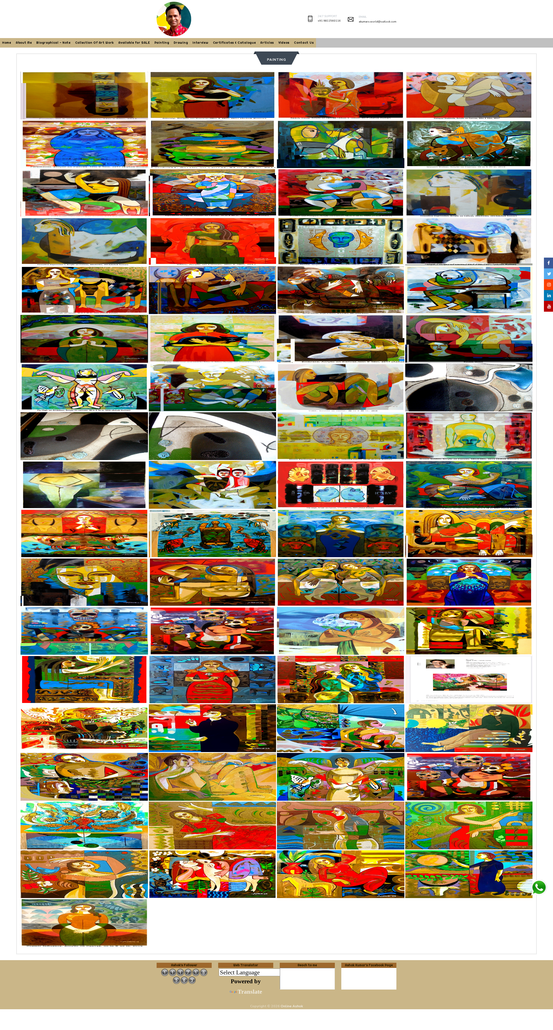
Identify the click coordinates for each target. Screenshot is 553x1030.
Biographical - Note (53, 43)
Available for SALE (134, 43)
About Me (24, 43)
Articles (267, 43)
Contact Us (304, 43)
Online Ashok (292, 1006)
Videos (283, 43)
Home (6, 43)
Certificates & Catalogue (234, 43)
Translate (250, 991)
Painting (161, 43)
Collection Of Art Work (94, 43)
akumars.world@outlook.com (377, 22)
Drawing (181, 43)
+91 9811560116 (329, 21)
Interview (200, 43)
